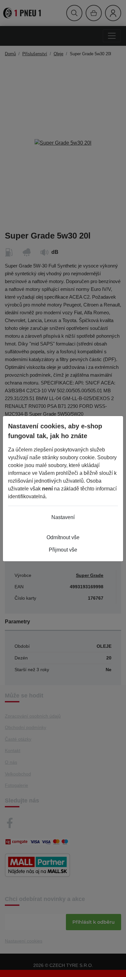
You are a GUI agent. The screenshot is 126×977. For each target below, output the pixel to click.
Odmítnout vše (63, 537)
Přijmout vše (63, 550)
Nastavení (63, 517)
